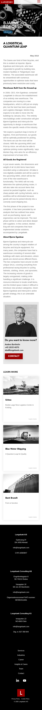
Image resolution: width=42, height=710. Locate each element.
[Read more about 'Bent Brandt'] (21, 483)
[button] (38, 1)
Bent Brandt (11, 498)
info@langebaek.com (21, 548)
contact (13, 356)
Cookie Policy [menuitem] (25, 699)
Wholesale (7, 32)
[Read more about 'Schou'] (21, 385)
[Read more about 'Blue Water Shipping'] (21, 434)
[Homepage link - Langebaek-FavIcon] (21, 695)
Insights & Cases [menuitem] (21, 664)
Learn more (33, 419)
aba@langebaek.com (14, 350)
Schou (8, 400)
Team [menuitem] (21, 669)
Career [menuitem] (21, 660)
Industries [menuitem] (21, 655)
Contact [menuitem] (21, 673)
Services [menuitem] (21, 651)
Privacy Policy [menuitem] (16, 699)
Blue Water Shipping (15, 449)
